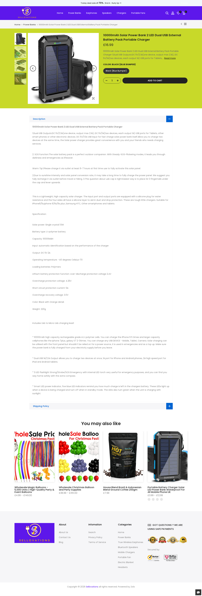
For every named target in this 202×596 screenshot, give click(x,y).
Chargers (121, 13)
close (18, 3)
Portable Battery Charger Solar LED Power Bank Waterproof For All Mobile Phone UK (166, 490)
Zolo (133, 586)
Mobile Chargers (126, 552)
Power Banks (74, 13)
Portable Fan (124, 557)
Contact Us (65, 537)
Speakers (106, 13)
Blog (61, 542)
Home (60, 13)
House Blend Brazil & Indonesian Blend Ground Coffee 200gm (122, 488)
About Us (63, 532)
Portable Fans (138, 13)
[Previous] (33, 68)
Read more (170, 58)
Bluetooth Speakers (128, 547)
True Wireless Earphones (130, 542)
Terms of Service (97, 542)
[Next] (94, 68)
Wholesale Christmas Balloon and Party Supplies (76, 488)
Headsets (123, 567)
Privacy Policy (95, 537)
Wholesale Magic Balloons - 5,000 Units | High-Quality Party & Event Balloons (34, 490)
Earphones (91, 13)
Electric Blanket (126, 562)
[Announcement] (101, 3)
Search (92, 532)
